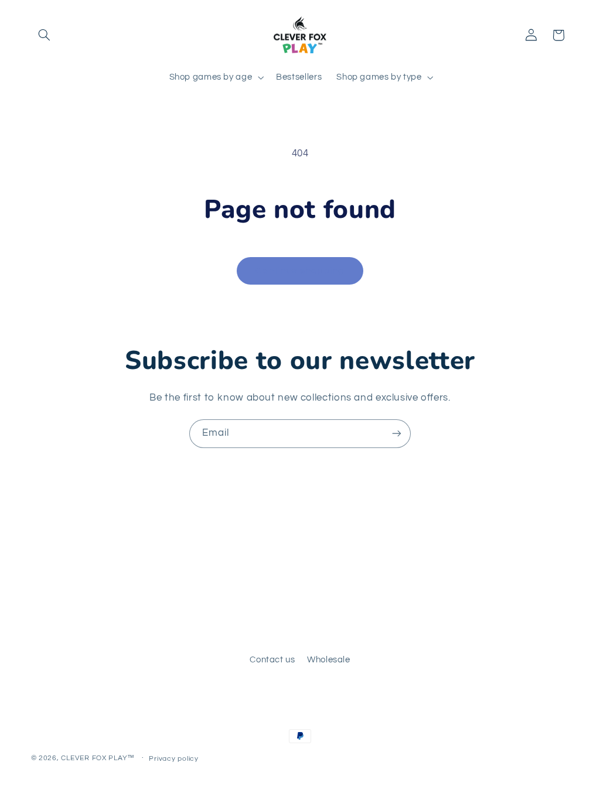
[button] (44, 35)
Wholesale (328, 659)
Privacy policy (173, 758)
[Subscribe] (396, 433)
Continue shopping (300, 270)
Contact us (272, 659)
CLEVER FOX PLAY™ (98, 758)
